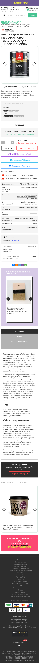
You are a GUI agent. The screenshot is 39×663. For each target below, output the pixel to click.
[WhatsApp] (25, 265)
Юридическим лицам (20, 588)
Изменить (15, 241)
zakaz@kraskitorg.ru (19, 620)
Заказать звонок (7, 11)
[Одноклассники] (16, 265)
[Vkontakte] (19, 645)
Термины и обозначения (20, 568)
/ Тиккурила (32, 184)
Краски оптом (20, 592)
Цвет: (5, 113)
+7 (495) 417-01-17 (8, 7)
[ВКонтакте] (13, 265)
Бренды (20, 586)
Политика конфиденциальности (20, 570)
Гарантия (20, 573)
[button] (5, 63)
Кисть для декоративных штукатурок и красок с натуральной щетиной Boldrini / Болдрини (18, 310)
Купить (6, 148)
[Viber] (22, 265)
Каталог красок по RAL (20, 594)
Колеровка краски (20, 581)
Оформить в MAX (23, 154)
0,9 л (5, 110)
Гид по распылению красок (20, 596)
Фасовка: (6, 108)
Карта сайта (20, 575)
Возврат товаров (20, 566)
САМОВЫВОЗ (19, 547)
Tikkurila (23, 184)
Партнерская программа (20, 583)
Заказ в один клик (27, 148)
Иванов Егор (29, 660)
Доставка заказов (20, 564)
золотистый (8, 116)
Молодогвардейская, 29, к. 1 (19, 626)
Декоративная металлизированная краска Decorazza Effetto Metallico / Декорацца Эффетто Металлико (18, 527)
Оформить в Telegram (21, 160)
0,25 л (11, 110)
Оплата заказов (20, 562)
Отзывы (20, 590)
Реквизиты (20, 560)
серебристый (19, 116)
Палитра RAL (20, 577)
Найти (32, 15)
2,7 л (16, 110)
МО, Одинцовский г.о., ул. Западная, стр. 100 (19, 627)
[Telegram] (19, 265)
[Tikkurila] (7, 30)
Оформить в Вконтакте (20, 166)
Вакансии (20, 579)
